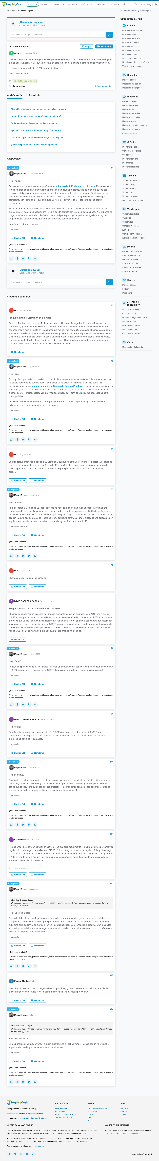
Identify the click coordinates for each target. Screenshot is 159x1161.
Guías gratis (92, 1111)
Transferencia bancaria (132, 66)
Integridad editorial (129, 10)
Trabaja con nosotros (63, 1117)
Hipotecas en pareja (131, 129)
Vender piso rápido (130, 213)
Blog (149, 4)
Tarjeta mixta (128, 192)
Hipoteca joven (129, 121)
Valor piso (126, 217)
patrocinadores (37, 1146)
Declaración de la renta (132, 346)
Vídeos (90, 1114)
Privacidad (124, 1111)
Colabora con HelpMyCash (65, 1114)
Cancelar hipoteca (130, 225)
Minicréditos (127, 162)
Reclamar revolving (130, 309)
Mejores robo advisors (132, 251)
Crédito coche (128, 154)
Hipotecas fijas (128, 109)
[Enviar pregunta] (109, 35)
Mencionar (39, 238)
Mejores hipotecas (130, 101)
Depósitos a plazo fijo (131, 83)
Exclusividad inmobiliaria (133, 237)
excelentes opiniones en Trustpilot (32, 1118)
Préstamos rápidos (130, 166)
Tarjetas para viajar (130, 196)
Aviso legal (124, 1108)
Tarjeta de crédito (130, 180)
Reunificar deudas (130, 321)
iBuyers (125, 229)
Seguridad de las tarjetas (133, 200)
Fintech (125, 288)
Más (124, 4)
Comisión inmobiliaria (132, 233)
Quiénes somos (61, 1108)
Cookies (123, 1114)
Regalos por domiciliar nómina (135, 62)
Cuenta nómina (129, 34)
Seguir (88, 46)
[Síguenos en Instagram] (21, 1154)
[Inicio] (12, 4)
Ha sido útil (19, 238)
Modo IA (33, 4)
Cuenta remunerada (131, 38)
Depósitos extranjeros (132, 87)
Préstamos (87, 4)
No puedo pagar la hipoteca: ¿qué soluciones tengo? (36, 116)
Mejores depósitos (130, 79)
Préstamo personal (130, 146)
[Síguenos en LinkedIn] (33, 1154)
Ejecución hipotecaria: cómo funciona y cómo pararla (36, 130)
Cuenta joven (128, 46)
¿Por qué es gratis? (145, 10)
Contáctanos (60, 1111)
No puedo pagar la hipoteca (25, 81)
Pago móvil (127, 292)
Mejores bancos (129, 284)
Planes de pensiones (131, 267)
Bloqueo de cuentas (131, 325)
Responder (105, 46)
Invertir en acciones (130, 263)
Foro (143, 4)
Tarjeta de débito (129, 188)
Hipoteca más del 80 (131, 117)
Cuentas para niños (131, 50)
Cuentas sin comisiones (132, 30)
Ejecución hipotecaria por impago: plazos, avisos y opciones (39, 109)
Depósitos (57, 4)
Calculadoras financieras (97, 1108)
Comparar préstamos (131, 150)
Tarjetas (101, 4)
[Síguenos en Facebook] (9, 1154)
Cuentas (44, 4)
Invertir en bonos (129, 271)
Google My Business (34, 1113)
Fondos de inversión (131, 255)
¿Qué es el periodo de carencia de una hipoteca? (34, 144)
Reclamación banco (131, 329)
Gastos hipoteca (129, 133)
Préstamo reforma (130, 158)
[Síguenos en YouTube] (27, 1154)
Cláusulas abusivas (131, 333)
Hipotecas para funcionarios (134, 125)
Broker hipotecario (130, 105)
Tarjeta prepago (129, 184)
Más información (14, 95)
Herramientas (34, 95)
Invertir (114, 4)
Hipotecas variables (131, 113)
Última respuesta (103, 86)
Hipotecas (72, 4)
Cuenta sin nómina (130, 42)
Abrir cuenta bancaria (131, 58)
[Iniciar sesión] (156, 4)
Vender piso (127, 221)
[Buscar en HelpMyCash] (136, 4)
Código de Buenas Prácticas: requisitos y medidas (35, 123)
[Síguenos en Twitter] (15, 1154)
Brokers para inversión (132, 259)
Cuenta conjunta (129, 54)
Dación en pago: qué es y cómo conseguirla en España (37, 137)
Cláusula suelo (129, 313)
